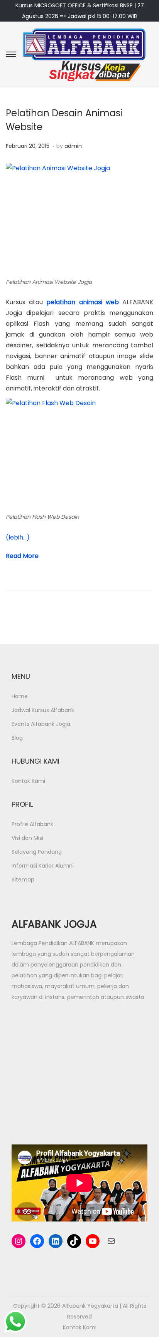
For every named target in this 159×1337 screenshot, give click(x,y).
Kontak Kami (28, 781)
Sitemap (23, 879)
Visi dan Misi (27, 838)
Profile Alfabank (32, 824)
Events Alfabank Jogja (41, 724)
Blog (17, 738)
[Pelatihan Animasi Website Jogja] (79, 219)
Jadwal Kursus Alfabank (43, 710)
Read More (22, 555)
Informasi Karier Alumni (43, 866)
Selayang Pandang (37, 852)
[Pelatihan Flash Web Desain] (79, 453)
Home (20, 696)
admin (73, 146)
